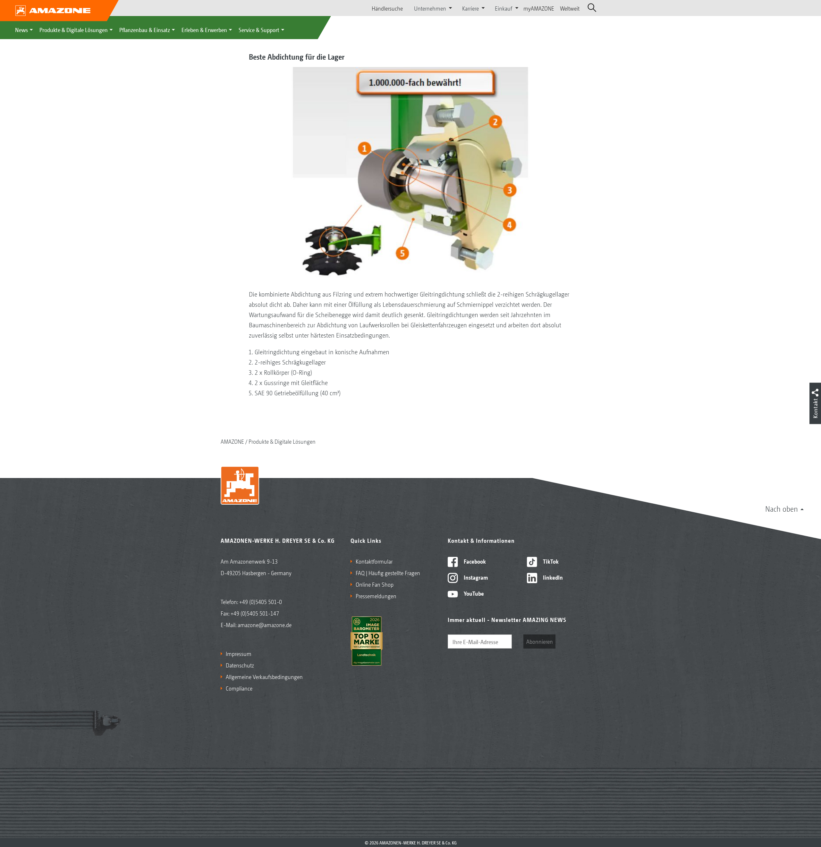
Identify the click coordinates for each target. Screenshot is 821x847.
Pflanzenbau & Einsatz (144, 29)
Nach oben (781, 508)
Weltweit (570, 8)
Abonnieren (539, 641)
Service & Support (259, 29)
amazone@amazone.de (265, 624)
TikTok (550, 561)
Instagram (475, 577)
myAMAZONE (538, 8)
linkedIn (552, 577)
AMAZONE (232, 441)
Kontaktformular (374, 561)
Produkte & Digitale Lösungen (73, 29)
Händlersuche (387, 8)
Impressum (238, 653)
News (21, 29)
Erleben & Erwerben (204, 29)
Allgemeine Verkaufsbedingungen (264, 676)
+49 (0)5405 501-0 (260, 601)
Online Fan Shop (375, 584)
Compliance (239, 688)
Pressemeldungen (376, 596)
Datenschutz (240, 665)
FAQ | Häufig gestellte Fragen (388, 572)
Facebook (474, 561)
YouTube (473, 593)
